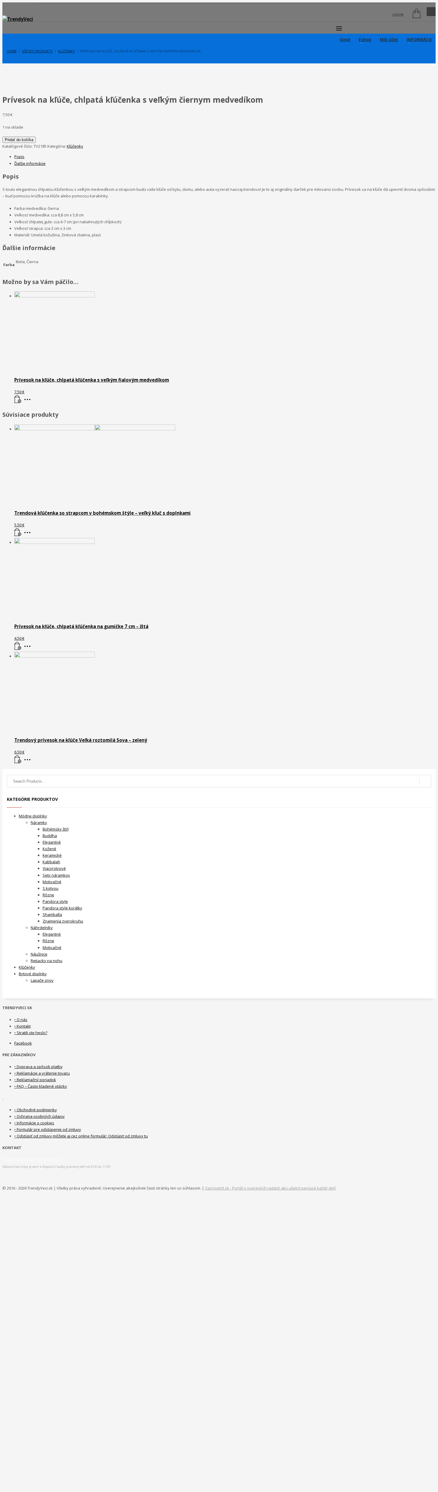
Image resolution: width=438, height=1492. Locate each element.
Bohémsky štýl (56, 829)
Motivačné (52, 881)
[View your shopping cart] (415, 15)
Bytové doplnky (33, 973)
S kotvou (50, 888)
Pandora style (55, 901)
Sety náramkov (56, 875)
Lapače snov (42, 980)
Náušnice (39, 954)
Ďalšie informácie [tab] (30, 163)
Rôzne (48, 895)
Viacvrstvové (54, 868)
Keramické (52, 855)
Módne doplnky (33, 816)
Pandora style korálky (62, 908)
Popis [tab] (19, 156)
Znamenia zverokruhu (63, 921)
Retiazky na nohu (46, 960)
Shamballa (52, 914)
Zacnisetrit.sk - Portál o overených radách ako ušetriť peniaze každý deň (270, 1188)
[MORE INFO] (28, 401)
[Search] (425, 781)
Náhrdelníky (42, 927)
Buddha (50, 835)
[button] (17, 401)
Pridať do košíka (19, 140)
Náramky (39, 822)
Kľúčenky (75, 146)
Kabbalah (51, 861)
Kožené (49, 848)
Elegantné (52, 842)
